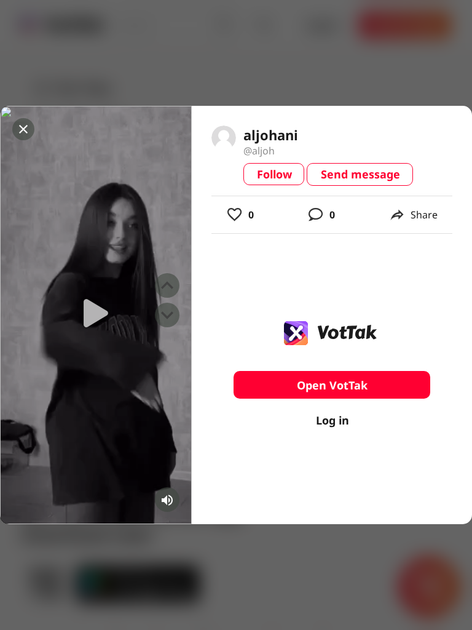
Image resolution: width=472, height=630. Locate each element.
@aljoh (259, 151)
